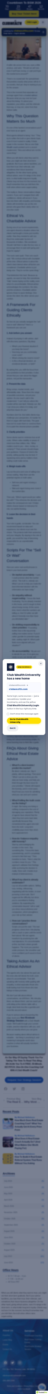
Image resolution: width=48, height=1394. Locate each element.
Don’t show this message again (24, 714)
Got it (12, 728)
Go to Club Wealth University (19, 720)
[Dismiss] (40, 663)
